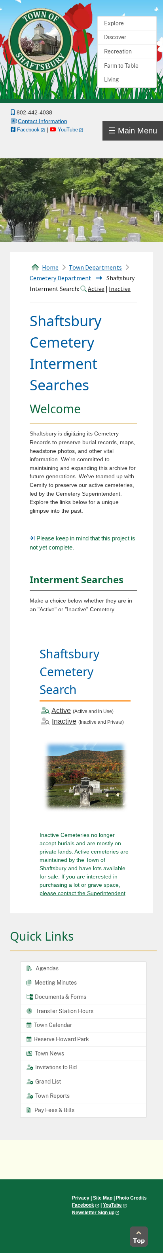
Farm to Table (121, 66)
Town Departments (95, 267)
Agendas (46, 968)
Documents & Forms (60, 997)
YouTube (68, 130)
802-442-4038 (34, 112)
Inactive (120, 289)
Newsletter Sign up (93, 1212)
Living (111, 79)
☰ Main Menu (132, 130)
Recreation (118, 51)
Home (50, 267)
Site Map (102, 1198)
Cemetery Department (60, 278)
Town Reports (52, 1096)
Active (96, 289)
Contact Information (42, 121)
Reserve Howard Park (61, 1039)
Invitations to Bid (55, 1067)
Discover (115, 37)
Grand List (47, 1081)
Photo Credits (131, 1198)
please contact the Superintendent (82, 893)
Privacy (80, 1198)
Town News (49, 1053)
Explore (114, 23)
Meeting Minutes (55, 982)
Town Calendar (52, 1025)
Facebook (28, 130)
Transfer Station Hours (63, 1011)
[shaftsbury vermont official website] (40, 39)
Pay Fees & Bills (53, 1110)
